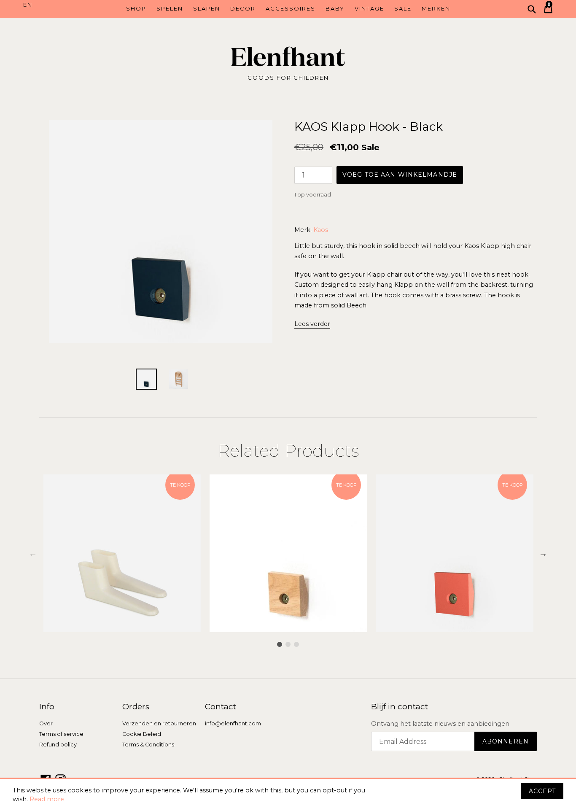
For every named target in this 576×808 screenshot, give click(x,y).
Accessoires (290, 8)
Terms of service (61, 734)
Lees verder (312, 324)
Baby (335, 8)
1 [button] (279, 644)
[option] (122, 553)
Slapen (206, 8)
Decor (243, 8)
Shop (136, 8)
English (56, 5)
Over (46, 723)
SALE (403, 8)
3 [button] (296, 644)
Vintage (369, 8)
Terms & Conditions (148, 744)
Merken (436, 8)
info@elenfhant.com (233, 723)
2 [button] (288, 644)
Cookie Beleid (141, 734)
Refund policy (58, 744)
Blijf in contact (399, 706)
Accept (542, 791)
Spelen (169, 8)
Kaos (320, 230)
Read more (47, 799)
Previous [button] (33, 553)
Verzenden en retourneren (159, 723)
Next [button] (543, 553)
